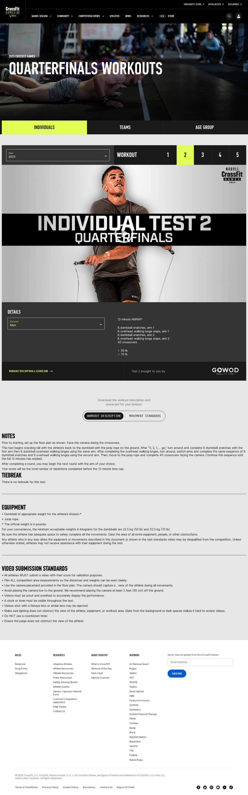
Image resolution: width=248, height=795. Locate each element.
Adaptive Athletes (62, 664)
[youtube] (218, 787)
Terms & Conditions (26, 787)
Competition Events (89, 16)
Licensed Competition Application (65, 701)
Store (167, 16)
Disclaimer (89, 787)
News (128, 16)
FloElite (133, 755)
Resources (143, 16)
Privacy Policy (50, 787)
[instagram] (211, 787)
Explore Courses (100, 677)
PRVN (132, 718)
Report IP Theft (125, 787)
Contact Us (59, 711)
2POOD (133, 682)
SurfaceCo (135, 709)
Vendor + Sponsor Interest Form (67, 693)
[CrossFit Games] (13, 12)
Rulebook (20, 664)
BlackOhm (134, 741)
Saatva (133, 686)
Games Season (40, 16)
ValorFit (133, 746)
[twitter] (205, 787)
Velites (133, 673)
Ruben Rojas (136, 760)
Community (63, 16)
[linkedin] (224, 787)
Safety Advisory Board (65, 682)
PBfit (131, 696)
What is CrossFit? (100, 664)
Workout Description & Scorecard (28, 371)
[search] (229, 16)
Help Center (59, 706)
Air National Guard (139, 664)
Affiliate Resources (63, 673)
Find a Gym (97, 673)
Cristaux (133, 723)
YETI (131, 677)
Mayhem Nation (137, 737)
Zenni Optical (136, 691)
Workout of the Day (101, 668)
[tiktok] (231, 787)
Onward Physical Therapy (143, 714)
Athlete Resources (63, 668)
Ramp (132, 728)
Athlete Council (61, 686)
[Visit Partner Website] (225, 371)
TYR (131, 750)
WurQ (132, 732)
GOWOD (133, 705)
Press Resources (62, 677)
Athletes (115, 16)
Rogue (133, 668)
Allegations (21, 673)
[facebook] (198, 787)
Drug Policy (21, 668)
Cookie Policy (70, 787)
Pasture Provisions (139, 700)
